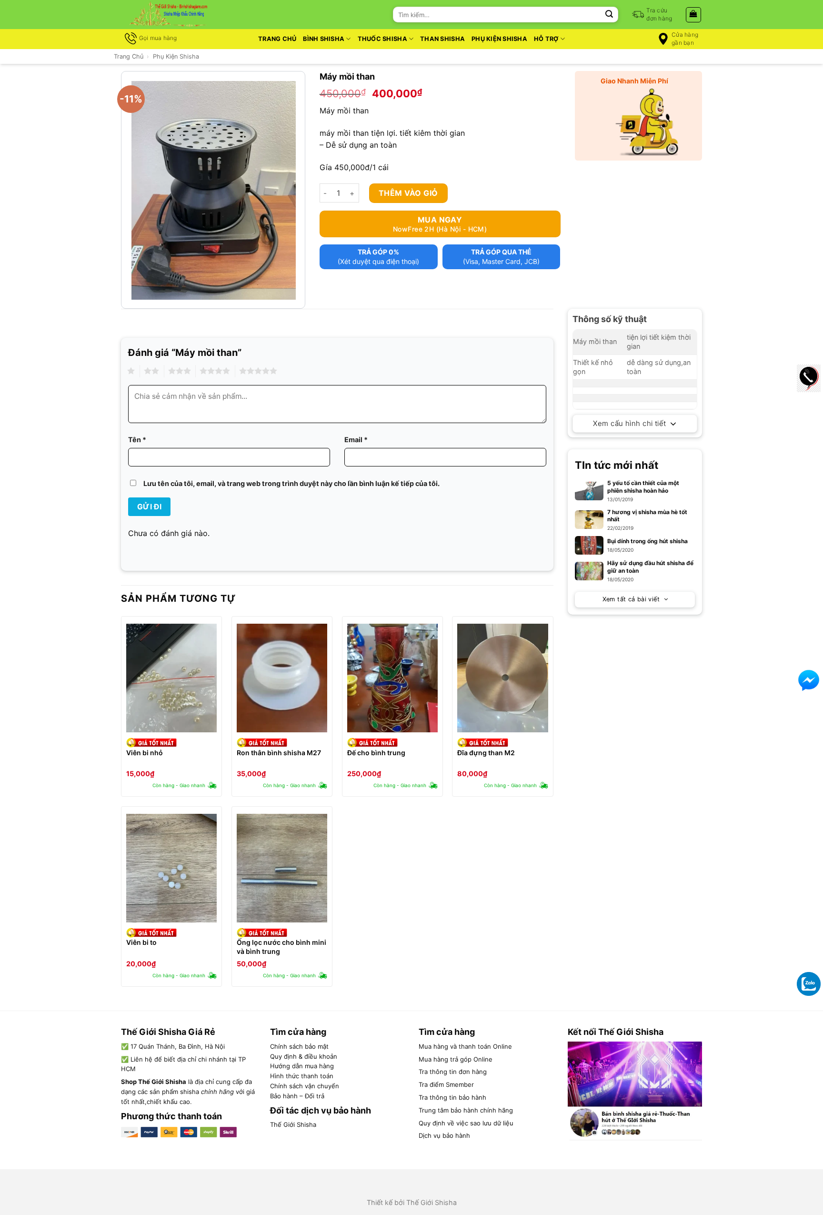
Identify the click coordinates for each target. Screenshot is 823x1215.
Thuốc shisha (382, 38)
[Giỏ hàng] (694, 14)
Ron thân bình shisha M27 (279, 753)
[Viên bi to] (171, 868)
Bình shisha (323, 38)
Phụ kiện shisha (499, 38)
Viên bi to (141, 942)
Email (356, 439)
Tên (137, 439)
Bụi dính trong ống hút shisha (647, 541)
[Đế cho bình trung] (392, 678)
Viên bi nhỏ (144, 753)
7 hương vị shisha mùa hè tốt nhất (647, 515)
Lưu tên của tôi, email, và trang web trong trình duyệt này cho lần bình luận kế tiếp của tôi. (291, 483)
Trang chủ (277, 38)
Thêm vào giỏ (408, 193)
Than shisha (442, 38)
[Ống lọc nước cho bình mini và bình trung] (282, 868)
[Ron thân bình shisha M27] (282, 678)
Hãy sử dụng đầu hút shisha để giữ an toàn (650, 566)
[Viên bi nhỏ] (171, 678)
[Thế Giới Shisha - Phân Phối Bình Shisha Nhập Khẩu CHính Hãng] (168, 14)
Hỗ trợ (546, 38)
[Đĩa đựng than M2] (502, 678)
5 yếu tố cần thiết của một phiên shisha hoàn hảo (643, 486)
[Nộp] (609, 15)
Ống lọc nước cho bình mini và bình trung (281, 946)
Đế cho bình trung (376, 753)
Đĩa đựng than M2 (486, 753)
